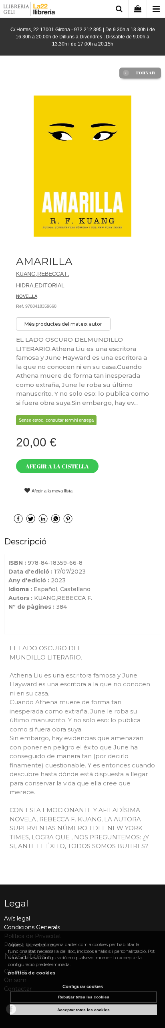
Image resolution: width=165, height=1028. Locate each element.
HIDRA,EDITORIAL (40, 285)
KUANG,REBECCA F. (42, 274)
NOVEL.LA (26, 296)
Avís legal (17, 918)
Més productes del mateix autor (63, 324)
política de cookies (32, 973)
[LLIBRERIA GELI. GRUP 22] (29, 10)
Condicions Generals (32, 927)
